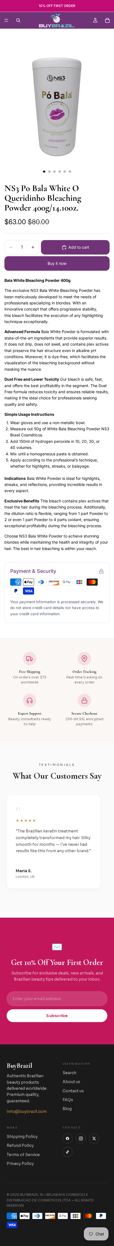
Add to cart (78, 247)
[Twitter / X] (94, 1138)
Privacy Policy (20, 1163)
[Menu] (6, 20)
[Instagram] (81, 1138)
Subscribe (57, 1015)
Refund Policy (20, 1145)
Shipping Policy (22, 1136)
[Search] (18, 20)
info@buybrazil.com (27, 1111)
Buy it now (57, 263)
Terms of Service (23, 1154)
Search (69, 1072)
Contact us (73, 1090)
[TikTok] (67, 1152)
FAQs (68, 1099)
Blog (67, 1108)
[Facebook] (67, 1138)
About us (71, 1081)
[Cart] (107, 20)
